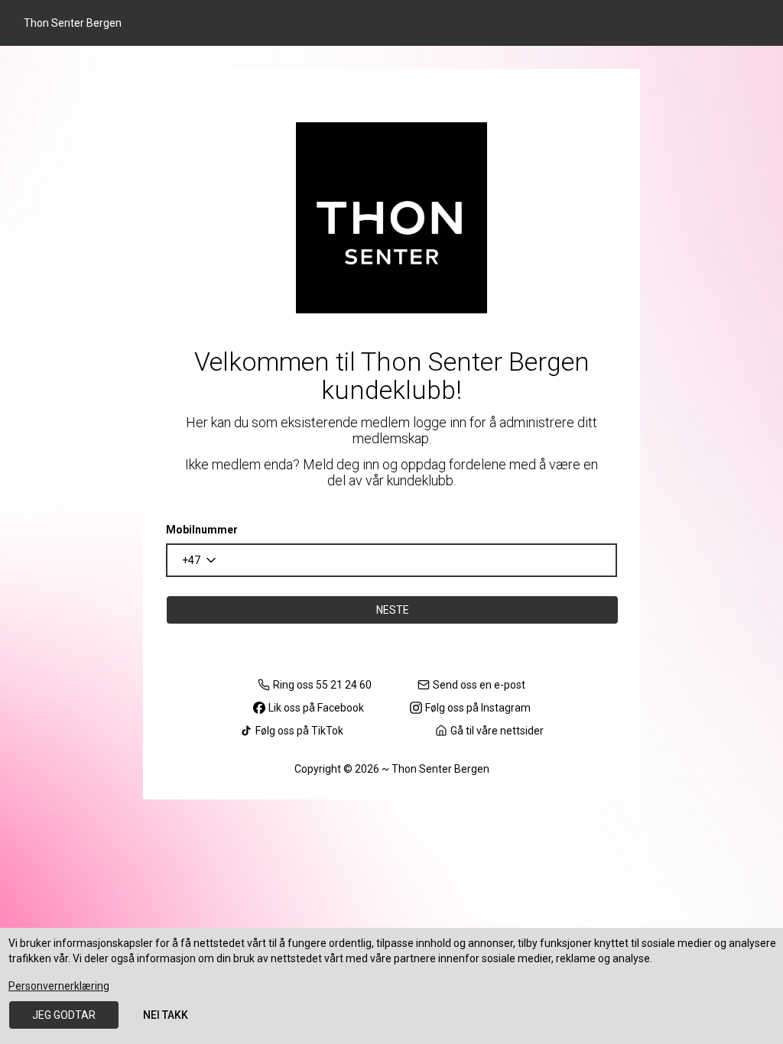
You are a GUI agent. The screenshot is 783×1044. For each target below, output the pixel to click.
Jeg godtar (64, 1015)
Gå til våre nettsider (497, 731)
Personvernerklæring (58, 986)
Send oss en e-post (479, 685)
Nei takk (165, 1015)
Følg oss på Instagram (478, 708)
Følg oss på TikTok (299, 731)
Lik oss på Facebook (316, 708)
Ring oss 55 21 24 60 (322, 685)
